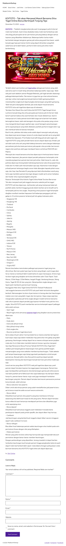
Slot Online (11, 453)
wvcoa (22, 24)
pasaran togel (32, 313)
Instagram (53, 543)
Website (8, 517)
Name (8, 499)
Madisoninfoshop (9, 3)
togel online (32, 88)
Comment (10, 474)
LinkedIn (47, 543)
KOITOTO (9, 29)
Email (8, 508)
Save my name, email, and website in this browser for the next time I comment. (31, 527)
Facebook (60, 543)
